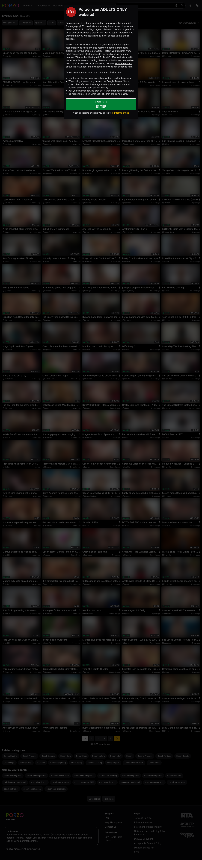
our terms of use (120, 112)
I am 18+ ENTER (101, 104)
